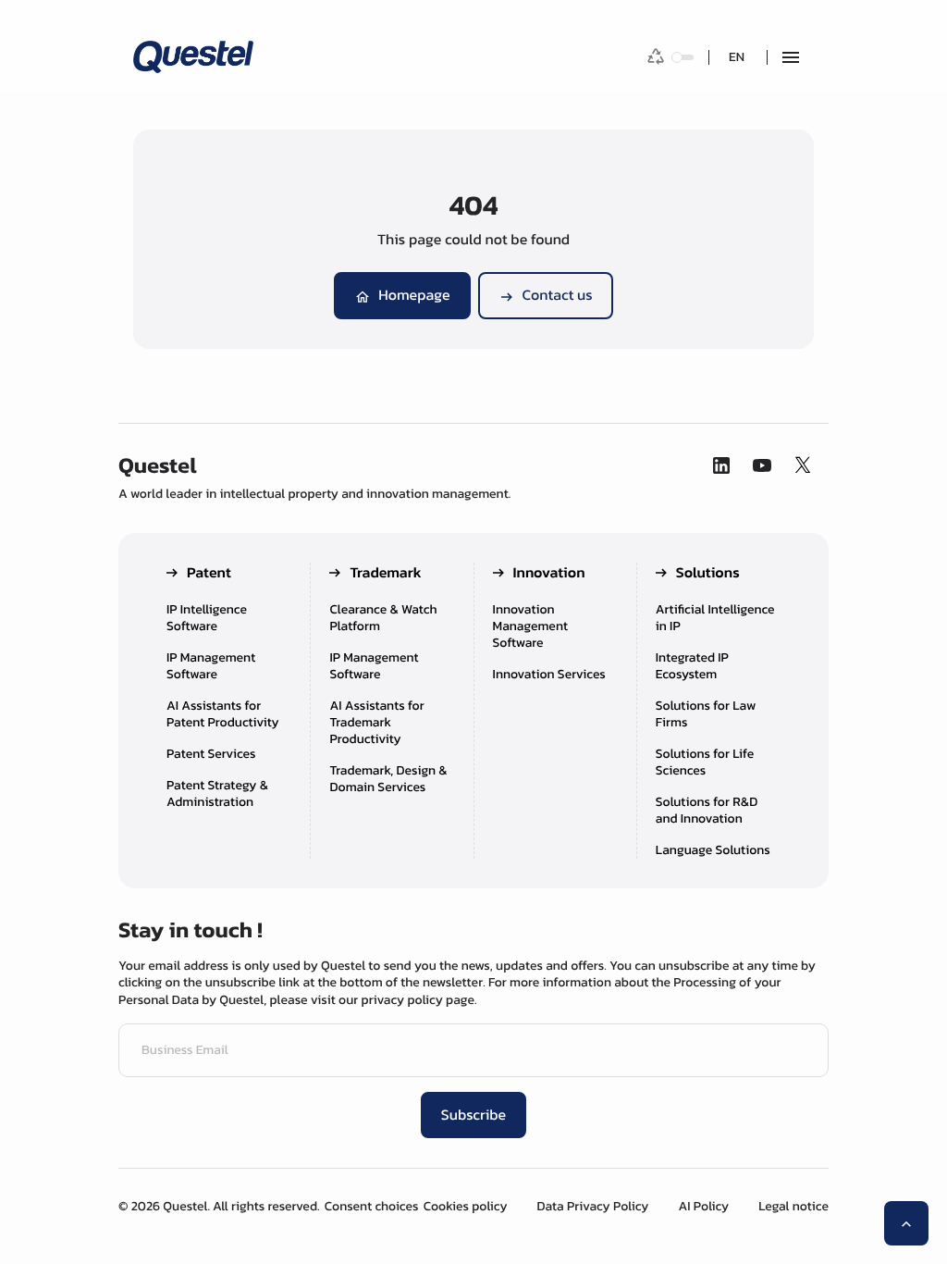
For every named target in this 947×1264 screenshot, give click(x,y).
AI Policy (703, 1206)
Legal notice (793, 1206)
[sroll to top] (906, 1223)
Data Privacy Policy (593, 1206)
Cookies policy (466, 1206)
